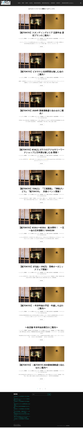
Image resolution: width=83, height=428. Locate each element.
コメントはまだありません (42, 39)
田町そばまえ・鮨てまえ (26, 331)
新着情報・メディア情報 (44, 38)
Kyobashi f (30, 330)
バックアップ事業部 (23, 38)
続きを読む (42, 46)
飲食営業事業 (55, 38)
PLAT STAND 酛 (35, 330)
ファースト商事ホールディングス (33, 38)
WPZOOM (67, 425)
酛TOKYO (51, 38)
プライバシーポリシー (17, 424)
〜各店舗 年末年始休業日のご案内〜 (41, 327)
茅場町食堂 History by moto (36, 331)
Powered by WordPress (17, 425)
